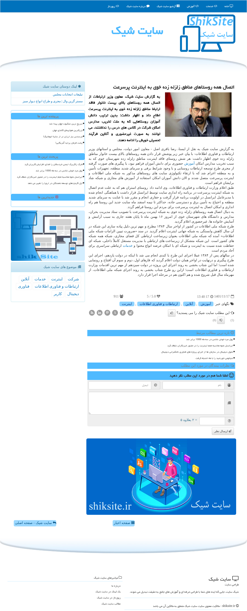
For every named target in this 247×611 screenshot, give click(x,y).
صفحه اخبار (122, 523)
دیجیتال (73, 294)
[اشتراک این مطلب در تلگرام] (130, 312)
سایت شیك (137, 30)
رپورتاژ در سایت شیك (109, 597)
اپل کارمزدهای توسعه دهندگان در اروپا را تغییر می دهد (55, 183)
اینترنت (127, 304)
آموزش (191, 6)
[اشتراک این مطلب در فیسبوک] (122, 312)
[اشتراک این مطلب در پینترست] (107, 312)
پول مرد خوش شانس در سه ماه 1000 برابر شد (209, 339)
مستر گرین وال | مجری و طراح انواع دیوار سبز (53, 101)
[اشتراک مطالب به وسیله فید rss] (92, 312)
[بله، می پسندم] (172, 313)
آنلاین (189, 304)
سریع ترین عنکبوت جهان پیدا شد (65, 123)
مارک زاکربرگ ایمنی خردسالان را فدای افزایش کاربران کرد (53, 164)
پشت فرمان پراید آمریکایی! (68, 142)
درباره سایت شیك (136, 6)
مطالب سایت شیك (111, 603)
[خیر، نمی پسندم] (221, 320)
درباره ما (116, 585)
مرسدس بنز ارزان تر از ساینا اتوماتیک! (62, 136)
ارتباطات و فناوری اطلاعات (159, 304)
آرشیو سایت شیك (167, 6)
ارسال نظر (221, 431)
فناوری (23, 286)
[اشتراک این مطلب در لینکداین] (99, 312)
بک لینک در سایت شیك (108, 591)
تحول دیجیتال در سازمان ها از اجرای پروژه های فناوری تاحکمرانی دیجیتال (197, 351)
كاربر (58, 294)
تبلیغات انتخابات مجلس (68, 94)
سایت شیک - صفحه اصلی (34, 523)
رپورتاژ (112, 6)
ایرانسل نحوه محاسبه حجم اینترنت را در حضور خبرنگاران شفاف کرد (200, 345)
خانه (227, 6)
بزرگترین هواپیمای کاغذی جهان (67, 130)
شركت (73, 279)
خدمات (210, 6)
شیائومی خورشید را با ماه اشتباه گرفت (214, 358)
